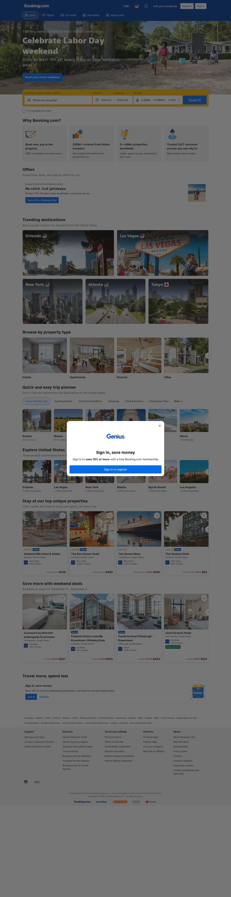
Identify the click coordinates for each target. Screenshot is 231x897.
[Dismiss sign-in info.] (160, 426)
